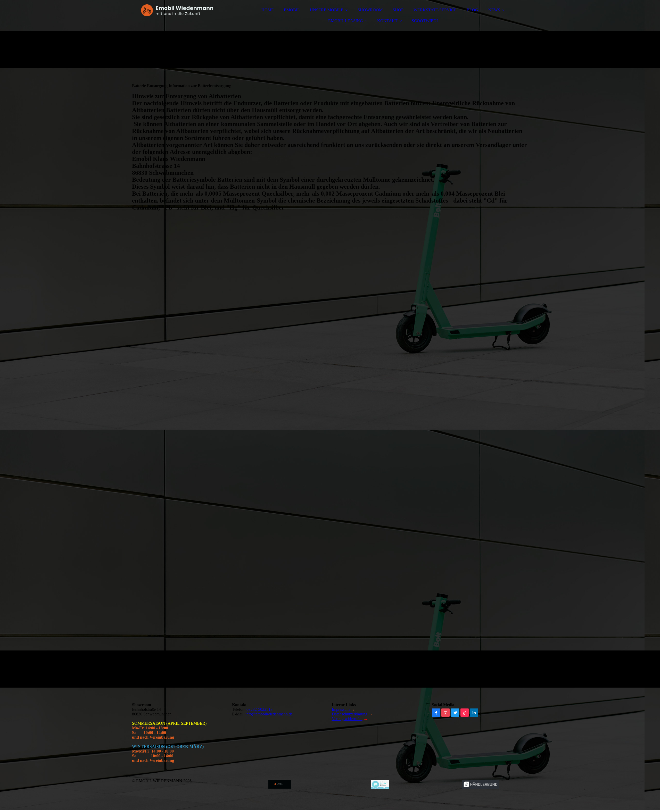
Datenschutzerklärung (349, 714)
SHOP (398, 10)
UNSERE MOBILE (326, 10)
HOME (267, 10)
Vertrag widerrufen (347, 718)
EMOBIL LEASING (345, 21)
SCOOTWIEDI (425, 21)
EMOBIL (292, 10)
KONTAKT (387, 21)
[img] (177, 18)
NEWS (494, 10)
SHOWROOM (370, 10)
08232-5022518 (259, 709)
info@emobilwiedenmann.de (269, 714)
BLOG (472, 10)
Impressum (341, 709)
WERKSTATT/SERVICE (435, 10)
